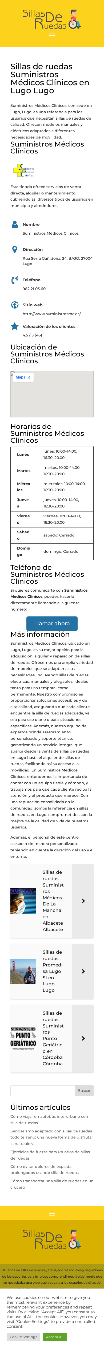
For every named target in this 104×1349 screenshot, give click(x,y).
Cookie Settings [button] (23, 1337)
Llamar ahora (52, 623)
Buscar (84, 1090)
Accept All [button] (54, 1337)
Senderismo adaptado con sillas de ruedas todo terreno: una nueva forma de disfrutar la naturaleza (51, 1137)
